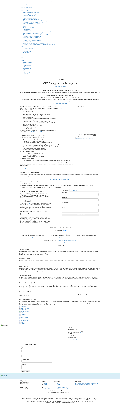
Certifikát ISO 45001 (27, 53)
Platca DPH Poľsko (27, 41)
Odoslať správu (25, 371)
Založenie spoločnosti (28, 62)
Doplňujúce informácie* (67, 207)
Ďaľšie (22, 60)
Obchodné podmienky (62, 387)
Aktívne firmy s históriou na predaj (30, 14)
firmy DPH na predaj (84, 386)
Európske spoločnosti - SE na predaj (31, 19)
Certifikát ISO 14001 (27, 51)
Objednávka (63, 86)
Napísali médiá (47, 388)
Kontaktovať (96, 1)
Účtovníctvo (25, 64)
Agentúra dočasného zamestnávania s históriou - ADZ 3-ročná (37, 34)
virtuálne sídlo (87, 383)
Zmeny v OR (26, 73)
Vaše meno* (65, 192)
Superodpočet (24, 5)
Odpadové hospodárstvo (28, 71)
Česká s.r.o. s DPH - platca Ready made (32, 40)
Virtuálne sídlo (24, 57)
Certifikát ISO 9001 (27, 50)
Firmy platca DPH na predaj (55, 1)
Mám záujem (60, 103)
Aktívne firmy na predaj (67, 1)
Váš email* (64, 197)
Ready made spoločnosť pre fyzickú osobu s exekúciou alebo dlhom (38, 25)
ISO (22, 46)
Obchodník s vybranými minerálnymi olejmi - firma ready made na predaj (39, 44)
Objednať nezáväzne (80, 214)
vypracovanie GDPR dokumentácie (34, 131)
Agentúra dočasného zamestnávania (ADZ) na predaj (35, 21)
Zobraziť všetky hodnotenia (60, 242)
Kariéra (58, 384)
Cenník (74, 1)
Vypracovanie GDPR (27, 68)
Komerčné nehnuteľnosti (26, 7)
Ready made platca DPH (28, 27)
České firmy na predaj (28, 16)
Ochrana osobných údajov (63, 388)
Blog (58, 383)
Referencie (79, 1)
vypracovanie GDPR (94, 383)
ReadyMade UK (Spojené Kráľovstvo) (31, 37)
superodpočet (86, 384)
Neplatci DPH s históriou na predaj (30, 18)
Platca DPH (25, 26)
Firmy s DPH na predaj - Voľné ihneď (31, 12)
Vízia (83, 1)
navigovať (82, 332)
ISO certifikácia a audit (28, 48)
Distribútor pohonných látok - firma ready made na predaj (35, 43)
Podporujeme (60, 386)
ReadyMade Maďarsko (28, 39)
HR (24, 66)
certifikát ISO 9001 (79, 384)
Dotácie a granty (26, 72)
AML (24, 69)
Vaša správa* (24, 364)
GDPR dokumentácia (79, 383)
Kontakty (78, 339)
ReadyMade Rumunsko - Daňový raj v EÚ (32, 36)
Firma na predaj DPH (27, 29)
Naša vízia (46, 386)
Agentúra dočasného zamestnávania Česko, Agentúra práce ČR (37, 32)
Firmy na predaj (24, 10)
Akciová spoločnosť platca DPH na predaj (32, 23)
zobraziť (33, 237)
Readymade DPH (27, 30)
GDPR (30, 203)
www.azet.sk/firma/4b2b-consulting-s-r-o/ (67, 240)
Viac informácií (57, 86)
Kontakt (45, 383)
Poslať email (71, 339)
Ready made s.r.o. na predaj (29, 15)
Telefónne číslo (65, 202)
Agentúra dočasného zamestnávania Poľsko (32, 33)
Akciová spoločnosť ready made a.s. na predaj (33, 22)
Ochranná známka (27, 65)
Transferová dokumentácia (27, 55)
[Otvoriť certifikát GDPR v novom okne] (83, 138)
